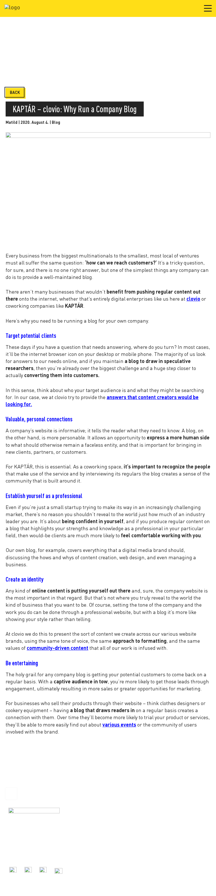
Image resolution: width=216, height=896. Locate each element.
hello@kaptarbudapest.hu (30, 855)
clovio (193, 299)
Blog (56, 122)
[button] (208, 8)
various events (119, 724)
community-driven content (57, 648)
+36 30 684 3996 (21, 848)
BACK (15, 92)
